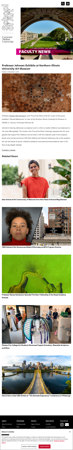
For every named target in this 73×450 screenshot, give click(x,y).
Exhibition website (8, 150)
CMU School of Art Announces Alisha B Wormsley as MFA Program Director (31, 247)
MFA (18, 427)
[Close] (70, 432)
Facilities (48, 424)
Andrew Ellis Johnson (17, 116)
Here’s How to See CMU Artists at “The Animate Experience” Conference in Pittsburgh (36, 395)
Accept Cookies (44, 446)
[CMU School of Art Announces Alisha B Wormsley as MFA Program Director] (36, 226)
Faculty (33, 427)
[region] (36, 439)
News (3, 427)
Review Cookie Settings (29, 446)
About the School (7, 424)
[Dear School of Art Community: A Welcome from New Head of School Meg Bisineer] (36, 178)
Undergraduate (21, 424)
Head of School (35, 424)
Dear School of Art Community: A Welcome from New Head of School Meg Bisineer (34, 199)
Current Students (51, 427)
